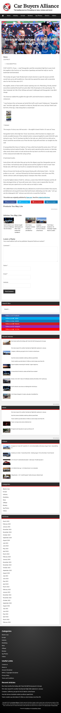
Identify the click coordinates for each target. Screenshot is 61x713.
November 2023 (7, 565)
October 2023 (6, 567)
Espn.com (29, 197)
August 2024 (6, 540)
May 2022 (5, 614)
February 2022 (7, 622)
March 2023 (6, 586)
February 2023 (7, 589)
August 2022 (6, 606)
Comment (6, 245)
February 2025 (7, 524)
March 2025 (6, 521)
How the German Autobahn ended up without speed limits (17, 694)
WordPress (27, 708)
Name (5, 265)
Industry (15, 15)
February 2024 (7, 556)
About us (4, 667)
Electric (47, 15)
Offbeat (5, 502)
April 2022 (5, 616)
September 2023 (7, 570)
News (8, 15)
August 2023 (6, 573)
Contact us (5, 664)
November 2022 (7, 597)
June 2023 (5, 578)
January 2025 (6, 526)
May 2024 (5, 548)
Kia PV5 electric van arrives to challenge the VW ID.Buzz (9, 226)
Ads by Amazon (54, 209)
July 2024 (5, 543)
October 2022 (6, 600)
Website (5, 282)
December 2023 (7, 562)
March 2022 (6, 619)
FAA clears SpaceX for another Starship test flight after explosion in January (22, 689)
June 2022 (5, 611)
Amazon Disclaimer (7, 670)
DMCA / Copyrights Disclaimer (10, 672)
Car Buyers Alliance (36, 6)
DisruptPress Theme (36, 708)
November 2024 (7, 532)
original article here (44, 197)
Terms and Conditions (8, 678)
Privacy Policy (5, 675)
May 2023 (5, 581)
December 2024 (7, 529)
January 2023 (6, 592)
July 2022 (5, 608)
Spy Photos (38, 15)
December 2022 (7, 595)
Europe (23, 15)
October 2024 (6, 535)
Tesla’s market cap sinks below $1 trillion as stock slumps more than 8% (21, 697)
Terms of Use (47, 705)
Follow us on (12, 315)
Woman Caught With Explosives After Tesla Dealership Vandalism (19, 228)
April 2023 (5, 584)
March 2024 (6, 554)
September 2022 (7, 603)
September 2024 (7, 537)
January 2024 (6, 559)
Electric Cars (6, 489)
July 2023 (5, 576)
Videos (54, 15)
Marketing (5, 497)
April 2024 (5, 551)
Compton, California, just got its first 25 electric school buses (18, 691)
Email (5, 274)
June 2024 (5, 545)
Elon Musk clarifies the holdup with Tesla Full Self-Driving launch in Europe (22, 686)
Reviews (30, 15)
